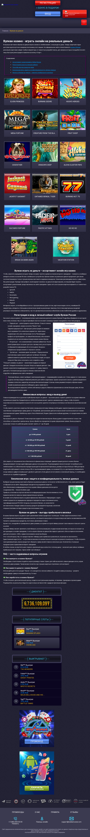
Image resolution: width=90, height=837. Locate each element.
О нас (37, 812)
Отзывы (74, 812)
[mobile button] (84, 22)
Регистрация (48, 3)
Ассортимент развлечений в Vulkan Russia (27, 62)
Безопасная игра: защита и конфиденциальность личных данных (34, 70)
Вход (48, 13)
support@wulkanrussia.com (71, 822)
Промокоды (18, 812)
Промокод (37, 741)
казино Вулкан (75, 47)
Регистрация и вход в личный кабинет (25, 65)
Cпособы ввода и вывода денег (23, 67)
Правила (55, 812)
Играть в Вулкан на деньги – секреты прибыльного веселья (33, 72)
